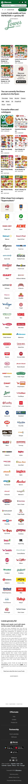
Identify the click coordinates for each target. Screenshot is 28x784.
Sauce (8, 104)
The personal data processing (14, 780)
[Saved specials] (19, 2)
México (14, 765)
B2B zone (14, 737)
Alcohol (17, 98)
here (21, 664)
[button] (22, 2)
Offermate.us (18, 770)
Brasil (17, 763)
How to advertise (14, 734)
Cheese (23, 98)
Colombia (4, 765)
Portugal (22, 765)
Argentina (13, 763)
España (9, 765)
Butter (8, 101)
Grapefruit (18, 101)
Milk (3, 101)
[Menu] (25, 2)
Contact (14, 719)
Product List (14, 722)
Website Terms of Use (14, 777)
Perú (18, 765)
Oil (12, 101)
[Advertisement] (14, 30)
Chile (21, 763)
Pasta (11, 98)
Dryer (3, 104)
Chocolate (5, 98)
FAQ (14, 716)
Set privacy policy (14, 774)
